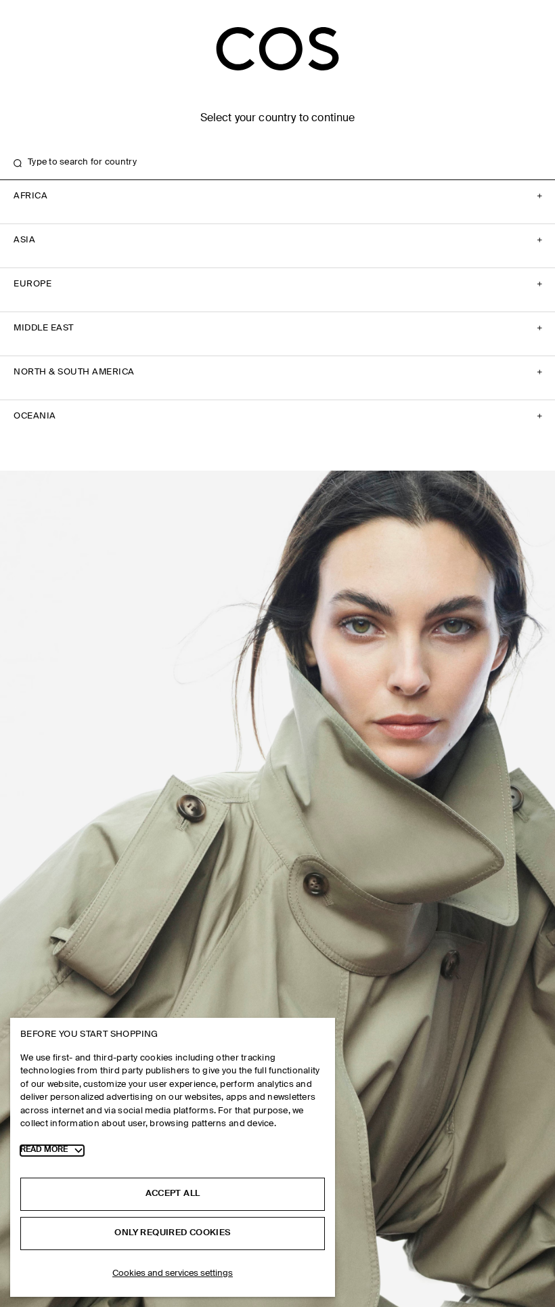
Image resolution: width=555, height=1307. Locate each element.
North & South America (74, 372)
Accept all (173, 1193)
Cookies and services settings (172, 1273)
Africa (30, 196)
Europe (32, 284)
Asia (24, 240)
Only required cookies (172, 1232)
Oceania (35, 416)
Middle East (44, 328)
